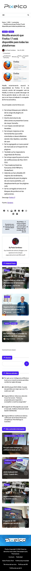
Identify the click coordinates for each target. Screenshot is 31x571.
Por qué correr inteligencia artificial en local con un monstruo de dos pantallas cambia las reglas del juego (16, 380)
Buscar (8, 358)
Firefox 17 (12, 197)
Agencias (8, 285)
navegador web (26, 56)
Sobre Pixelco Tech (8, 560)
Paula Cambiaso (16, 248)
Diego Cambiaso (10, 339)
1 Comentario (6, 53)
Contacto (11, 557)
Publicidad (19, 557)
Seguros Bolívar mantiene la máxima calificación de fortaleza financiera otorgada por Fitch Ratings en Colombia (15, 418)
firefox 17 (20, 56)
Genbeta (10, 203)
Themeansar (15, 554)
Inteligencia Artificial (10, 435)
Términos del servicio (9, 564)
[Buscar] (26, 363)
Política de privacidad (22, 560)
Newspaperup (21, 551)
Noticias (11, 31)
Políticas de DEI (23, 564)
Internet (5, 31)
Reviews (20, 460)
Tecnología (14, 323)
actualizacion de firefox (7, 56)
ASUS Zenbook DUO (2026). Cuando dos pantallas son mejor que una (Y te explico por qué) (16, 389)
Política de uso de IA (15, 568)
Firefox (15, 57)
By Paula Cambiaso (10, 50)
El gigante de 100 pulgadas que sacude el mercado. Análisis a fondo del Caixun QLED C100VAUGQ (16, 409)
